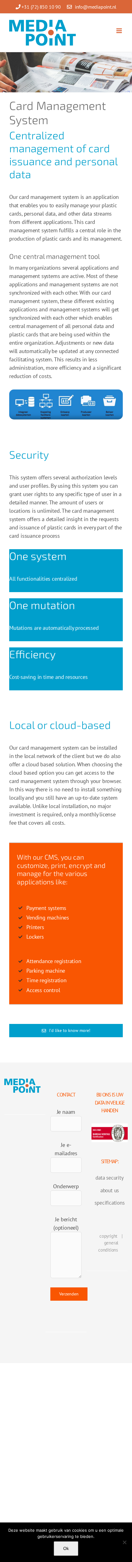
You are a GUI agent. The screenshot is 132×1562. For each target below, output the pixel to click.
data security (109, 1177)
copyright (108, 1236)
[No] (124, 1542)
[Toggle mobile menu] (119, 30)
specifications (109, 1202)
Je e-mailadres (66, 1149)
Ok (66, 1548)
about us (109, 1190)
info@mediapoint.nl (95, 7)
